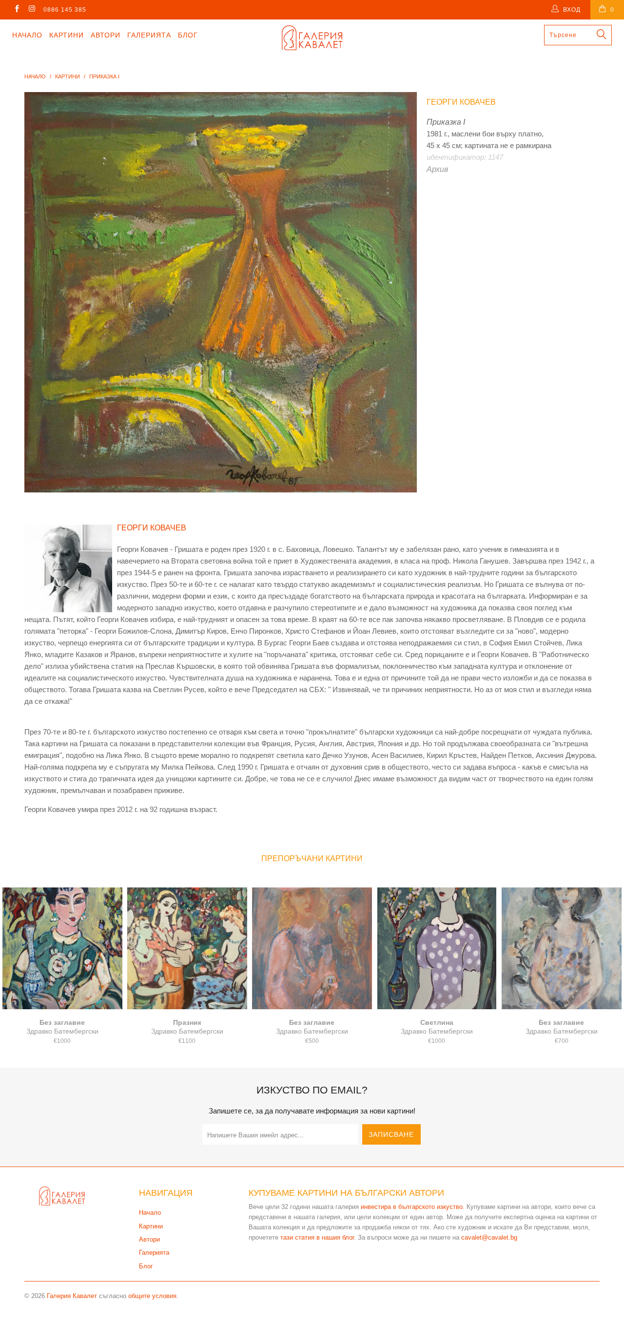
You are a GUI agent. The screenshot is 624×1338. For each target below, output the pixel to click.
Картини (66, 35)
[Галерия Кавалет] (312, 37)
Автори (105, 35)
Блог (188, 35)
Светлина (437, 948)
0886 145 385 (64, 9)
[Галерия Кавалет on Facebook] (16, 9)
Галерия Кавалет (72, 1296)
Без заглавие (62, 948)
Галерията (149, 35)
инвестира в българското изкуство (412, 1206)
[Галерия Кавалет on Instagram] (31, 9)
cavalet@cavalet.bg (489, 1237)
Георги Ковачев (461, 102)
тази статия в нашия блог (317, 1237)
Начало (27, 35)
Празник (187, 948)
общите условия (152, 1296)
